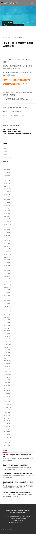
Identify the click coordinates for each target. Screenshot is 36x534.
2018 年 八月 (7, 415)
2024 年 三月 (7, 246)
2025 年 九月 (7, 197)
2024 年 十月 (7, 227)
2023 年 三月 (7, 273)
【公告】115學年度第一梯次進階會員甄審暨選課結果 (15, 465)
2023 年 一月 (7, 279)
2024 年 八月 (7, 232)
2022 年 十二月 (7, 281)
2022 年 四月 (7, 301)
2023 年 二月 (7, 276)
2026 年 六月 (7, 172)
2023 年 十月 (7, 257)
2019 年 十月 (7, 377)
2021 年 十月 (7, 314)
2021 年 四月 (7, 331)
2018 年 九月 (7, 412)
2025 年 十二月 (7, 189)
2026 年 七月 (7, 170)
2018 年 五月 (7, 423)
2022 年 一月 (7, 306)
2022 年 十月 (7, 287)
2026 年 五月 (7, 175)
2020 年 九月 (7, 350)
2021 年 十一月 (7, 311)
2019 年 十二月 (7, 371)
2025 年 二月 (7, 216)
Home (4, 22)
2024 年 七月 (7, 235)
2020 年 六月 (7, 358)
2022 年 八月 (7, 292)
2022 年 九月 (7, 290)
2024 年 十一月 (7, 224)
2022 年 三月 (7, 303)
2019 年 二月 (7, 399)
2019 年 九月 (7, 380)
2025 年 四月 (7, 210)
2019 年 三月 (7, 396)
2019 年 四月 (7, 393)
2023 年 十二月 (7, 251)
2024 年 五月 (7, 240)
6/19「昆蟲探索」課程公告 (10, 129)
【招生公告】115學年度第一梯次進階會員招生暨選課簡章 (16, 492)
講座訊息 (6, 154)
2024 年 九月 (7, 230)
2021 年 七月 (7, 322)
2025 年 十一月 (7, 191)
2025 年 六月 (7, 205)
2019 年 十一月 (7, 374)
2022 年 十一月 (7, 284)
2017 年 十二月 (7, 437)
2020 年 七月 (7, 355)
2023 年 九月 (7, 260)
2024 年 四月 (7, 243)
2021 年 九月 (7, 317)
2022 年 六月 (7, 298)
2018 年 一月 (7, 434)
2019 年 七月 (7, 385)
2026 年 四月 (7, 178)
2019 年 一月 (7, 401)
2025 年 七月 (7, 202)
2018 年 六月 (7, 421)
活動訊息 (6, 149)
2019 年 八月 (7, 382)
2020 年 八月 (7, 352)
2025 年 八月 (7, 200)
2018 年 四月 (7, 426)
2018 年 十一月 (7, 407)
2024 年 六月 (7, 238)
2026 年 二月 (7, 183)
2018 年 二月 (7, 432)
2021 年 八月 (7, 320)
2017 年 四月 (7, 445)
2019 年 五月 (7, 391)
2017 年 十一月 (7, 440)
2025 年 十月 (7, 194)
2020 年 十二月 (7, 341)
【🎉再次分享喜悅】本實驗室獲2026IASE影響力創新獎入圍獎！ (18, 473)
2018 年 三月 (7, 429)
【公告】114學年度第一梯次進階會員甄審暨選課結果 (17, 134)
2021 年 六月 (7, 325)
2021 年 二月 (7, 336)
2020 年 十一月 (7, 344)
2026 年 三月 (7, 180)
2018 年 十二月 (7, 404)
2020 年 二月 (7, 366)
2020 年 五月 (7, 361)
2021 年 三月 (7, 333)
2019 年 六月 (7, 388)
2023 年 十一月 (7, 254)
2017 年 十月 (7, 442)
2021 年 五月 (7, 328)
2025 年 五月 (7, 208)
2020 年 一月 (7, 369)
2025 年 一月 (7, 219)
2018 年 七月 (7, 418)
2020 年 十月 (7, 347)
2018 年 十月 (7, 410)
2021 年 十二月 (7, 309)
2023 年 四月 (7, 271)
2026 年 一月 (7, 186)
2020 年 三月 (7, 363)
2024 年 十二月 (7, 221)
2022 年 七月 (7, 295)
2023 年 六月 (7, 268)
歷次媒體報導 (7, 157)
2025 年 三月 (7, 213)
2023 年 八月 (7, 262)
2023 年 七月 (7, 265)
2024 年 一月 (7, 249)
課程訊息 (10, 22)
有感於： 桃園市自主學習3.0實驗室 (12, 131)
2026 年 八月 (7, 167)
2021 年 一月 (7, 339)
